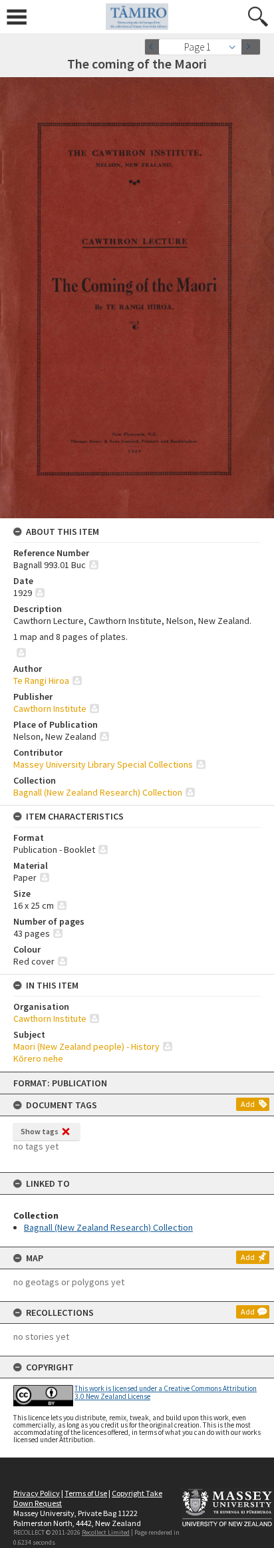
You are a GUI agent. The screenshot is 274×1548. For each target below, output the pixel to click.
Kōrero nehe (38, 1058)
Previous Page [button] (154, 47)
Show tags (40, 1131)
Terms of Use (86, 1493)
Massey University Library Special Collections (103, 764)
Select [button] (235, 47)
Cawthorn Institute (49, 708)
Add (248, 1104)
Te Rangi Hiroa (41, 681)
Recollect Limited (106, 1532)
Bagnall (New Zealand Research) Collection (108, 1227)
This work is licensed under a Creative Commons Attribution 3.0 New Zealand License (165, 1392)
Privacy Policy (36, 1493)
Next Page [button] (250, 47)
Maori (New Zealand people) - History (86, 1046)
